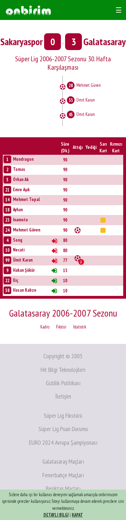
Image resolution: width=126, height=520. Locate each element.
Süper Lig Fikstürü (63, 415)
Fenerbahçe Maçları (63, 475)
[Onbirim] (28, 10)
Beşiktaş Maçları (63, 488)
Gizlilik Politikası (63, 383)
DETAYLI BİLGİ (56, 515)
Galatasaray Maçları (63, 461)
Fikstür (61, 327)
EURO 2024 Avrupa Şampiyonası (63, 442)
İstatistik (79, 327)
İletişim (63, 396)
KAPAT (77, 515)
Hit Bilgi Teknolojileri (63, 370)
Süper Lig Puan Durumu (63, 429)
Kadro (44, 327)
